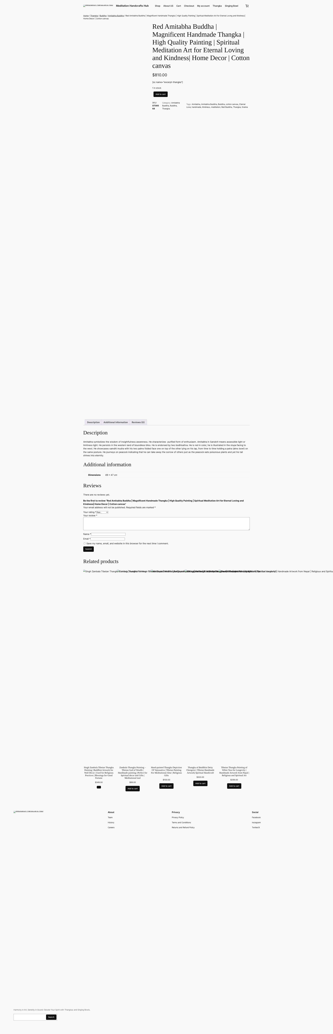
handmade (196, 107)
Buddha (103, 16)
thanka (245, 107)
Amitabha (196, 104)
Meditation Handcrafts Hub (132, 5)
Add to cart (161, 94)
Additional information (116, 422)
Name (87, 534)
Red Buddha (226, 107)
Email (86, 538)
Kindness (206, 107)
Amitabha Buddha (116, 16)
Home (86, 16)
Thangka (94, 16)
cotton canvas (232, 104)
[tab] (93, 422)
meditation (215, 107)
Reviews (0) (138, 422)
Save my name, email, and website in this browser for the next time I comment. (128, 543)
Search (51, 1017)
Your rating (89, 512)
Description (93, 422)
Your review (90, 515)
